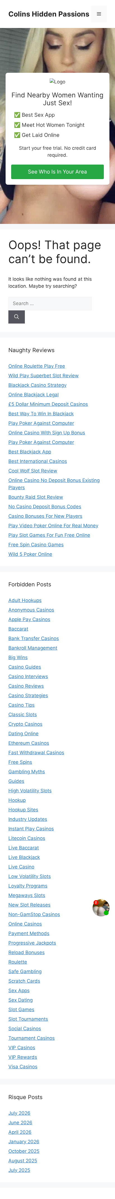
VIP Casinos (21, 1047)
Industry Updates (27, 819)
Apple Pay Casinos (29, 619)
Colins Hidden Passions (48, 14)
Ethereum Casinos (28, 743)
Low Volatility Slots (29, 876)
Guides (16, 781)
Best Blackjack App (29, 452)
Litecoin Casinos (26, 838)
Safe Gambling (25, 971)
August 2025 (22, 1160)
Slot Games (21, 1009)
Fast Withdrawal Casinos (36, 752)
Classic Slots (22, 714)
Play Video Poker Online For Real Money (53, 525)
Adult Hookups (25, 600)
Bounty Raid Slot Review (35, 497)
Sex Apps (19, 990)
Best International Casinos (37, 461)
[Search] (16, 317)
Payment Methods (28, 933)
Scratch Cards (24, 981)
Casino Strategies (28, 695)
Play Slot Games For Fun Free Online (49, 535)
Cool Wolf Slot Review (32, 471)
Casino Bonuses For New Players (45, 516)
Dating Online (23, 733)
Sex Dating (20, 1000)
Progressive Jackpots (32, 943)
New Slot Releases (29, 905)
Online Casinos (25, 924)
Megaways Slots (26, 895)
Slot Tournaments (28, 1019)
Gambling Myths (26, 771)
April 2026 (20, 1132)
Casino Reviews (26, 686)
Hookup (17, 800)
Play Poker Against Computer (41, 423)
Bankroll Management (32, 648)
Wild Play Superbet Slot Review (43, 375)
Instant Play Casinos (31, 829)
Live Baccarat (23, 848)
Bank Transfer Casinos (33, 638)
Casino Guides (24, 667)
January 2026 (23, 1141)
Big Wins (18, 657)
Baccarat (18, 629)
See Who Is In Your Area (57, 171)
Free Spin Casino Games (36, 544)
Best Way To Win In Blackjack (41, 413)
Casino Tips (21, 705)
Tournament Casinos (31, 1038)
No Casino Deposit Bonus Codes (44, 506)
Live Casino (21, 867)
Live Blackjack (24, 857)
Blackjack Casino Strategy (37, 385)
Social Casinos (24, 1028)
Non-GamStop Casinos (34, 914)
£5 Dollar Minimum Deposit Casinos (48, 404)
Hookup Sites (23, 809)
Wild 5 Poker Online (30, 554)
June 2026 (20, 1122)
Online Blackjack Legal (33, 394)
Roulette (17, 962)
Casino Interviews (28, 676)
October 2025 (23, 1151)
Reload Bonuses (26, 952)
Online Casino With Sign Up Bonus (46, 432)
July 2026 (19, 1113)
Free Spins (20, 762)
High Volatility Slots (30, 790)
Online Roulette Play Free (36, 366)
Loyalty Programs (27, 886)
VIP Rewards (22, 1057)
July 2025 (19, 1170)
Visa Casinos (22, 1066)
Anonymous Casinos (31, 610)
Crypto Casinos (25, 724)
